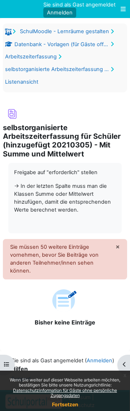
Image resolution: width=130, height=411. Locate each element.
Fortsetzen (65, 404)
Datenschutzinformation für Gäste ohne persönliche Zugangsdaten (65, 393)
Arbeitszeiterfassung (31, 56)
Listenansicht (21, 82)
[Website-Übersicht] (121, 9)
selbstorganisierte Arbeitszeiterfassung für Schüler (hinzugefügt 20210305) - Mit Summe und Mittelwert (58, 69)
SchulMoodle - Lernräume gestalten (64, 31)
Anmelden (60, 12)
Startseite (9, 33)
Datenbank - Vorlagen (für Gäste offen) (62, 44)
